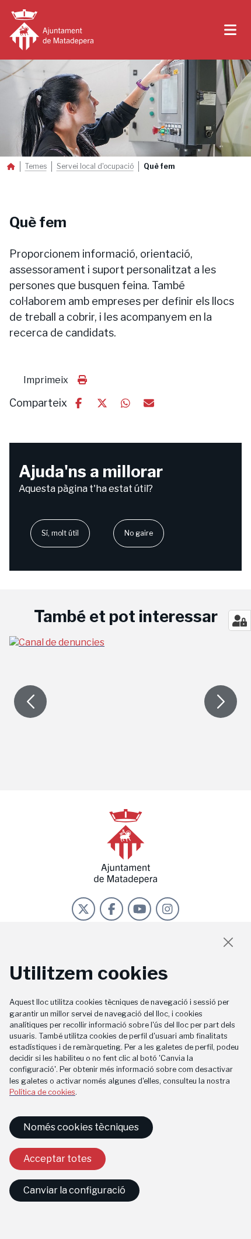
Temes (36, 166)
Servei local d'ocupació (95, 166)
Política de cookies (42, 1092)
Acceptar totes (57, 1158)
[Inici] (51, 29)
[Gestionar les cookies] (239, 620)
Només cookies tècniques (81, 1127)
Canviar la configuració (74, 1190)
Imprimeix (45, 380)
